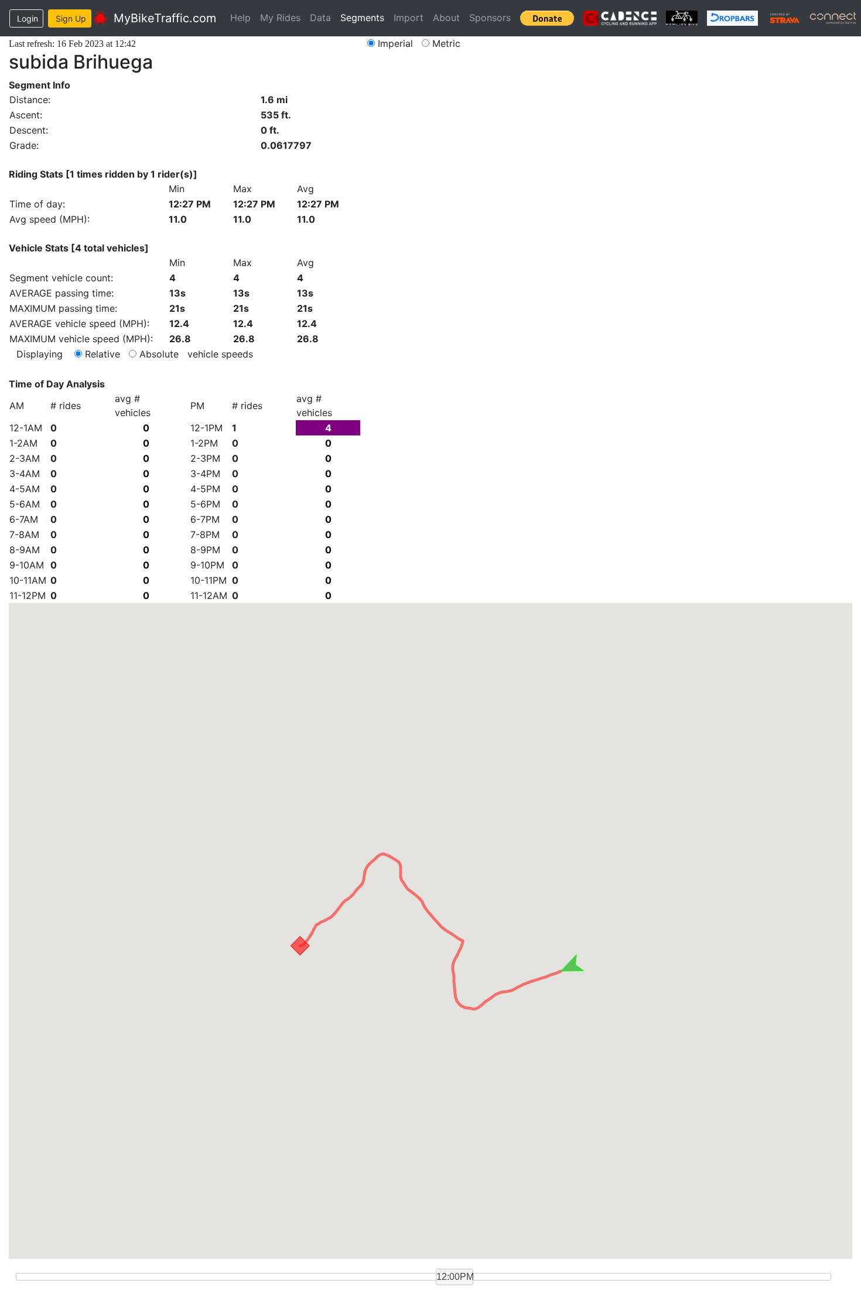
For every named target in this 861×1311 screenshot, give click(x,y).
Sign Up (71, 18)
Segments (362, 17)
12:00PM (454, 1277)
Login (27, 18)
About (446, 17)
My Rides (280, 17)
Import (408, 17)
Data (320, 17)
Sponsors (490, 17)
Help (240, 17)
